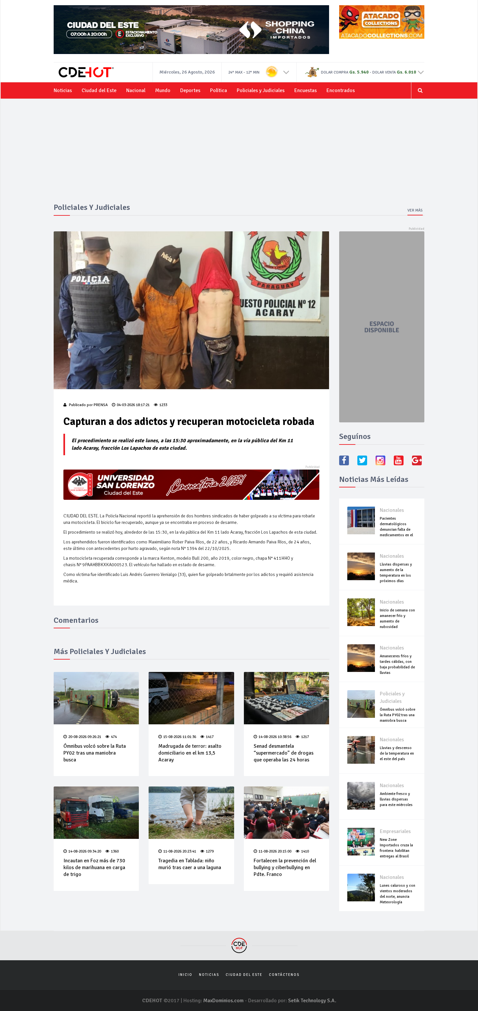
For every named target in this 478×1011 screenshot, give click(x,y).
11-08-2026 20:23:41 (179, 851)
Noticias (63, 90)
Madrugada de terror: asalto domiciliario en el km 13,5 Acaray (189, 753)
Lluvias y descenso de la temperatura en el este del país (397, 753)
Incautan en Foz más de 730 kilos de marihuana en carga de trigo (94, 867)
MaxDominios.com (223, 1000)
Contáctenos (284, 975)
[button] (286, 72)
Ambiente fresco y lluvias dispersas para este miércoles (396, 799)
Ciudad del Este (99, 90)
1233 (163, 405)
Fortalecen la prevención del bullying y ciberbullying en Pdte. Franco (285, 867)
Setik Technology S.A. (312, 1000)
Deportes (190, 90)
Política (218, 90)
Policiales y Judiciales (261, 90)
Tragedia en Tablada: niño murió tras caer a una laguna (189, 864)
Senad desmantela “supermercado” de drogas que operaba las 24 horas (283, 753)
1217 (305, 736)
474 (114, 736)
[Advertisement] (239, 154)
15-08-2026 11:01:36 (179, 736)
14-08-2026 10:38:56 (275, 736)
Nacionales (392, 510)
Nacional (135, 90)
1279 (210, 851)
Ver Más (415, 210)
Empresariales (395, 831)
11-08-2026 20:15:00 (275, 851)
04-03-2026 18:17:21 (133, 405)
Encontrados (340, 90)
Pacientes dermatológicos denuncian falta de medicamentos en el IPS (396, 529)
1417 (210, 736)
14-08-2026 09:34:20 (84, 851)
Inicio (186, 975)
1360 (115, 851)
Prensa (101, 405)
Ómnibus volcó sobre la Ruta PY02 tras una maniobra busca (94, 753)
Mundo (162, 90)
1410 (305, 851)
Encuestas (305, 90)
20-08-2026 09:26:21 (84, 736)
